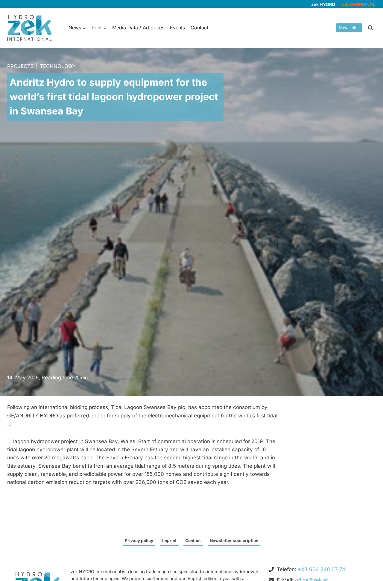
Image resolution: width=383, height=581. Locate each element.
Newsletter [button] (349, 27)
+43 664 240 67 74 (321, 569)
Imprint (169, 540)
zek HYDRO (323, 4)
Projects (20, 66)
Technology (58, 66)
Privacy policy (139, 540)
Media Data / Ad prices (138, 28)
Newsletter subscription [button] (234, 540)
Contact (199, 28)
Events (177, 28)
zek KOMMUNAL (358, 4)
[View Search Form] (370, 27)
